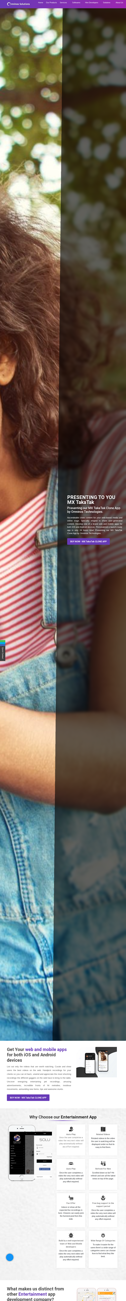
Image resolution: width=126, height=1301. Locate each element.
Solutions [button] (107, 2)
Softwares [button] (76, 2)
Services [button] (63, 2)
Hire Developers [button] (91, 2)
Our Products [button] (51, 2)
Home (40, 2)
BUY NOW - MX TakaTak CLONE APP (88, 541)
